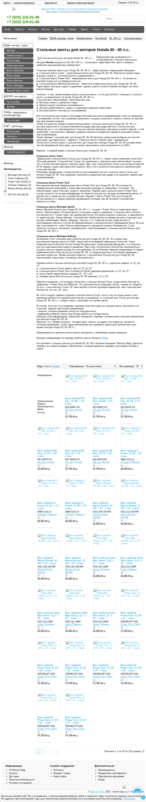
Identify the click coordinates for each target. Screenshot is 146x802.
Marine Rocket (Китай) (100, 515)
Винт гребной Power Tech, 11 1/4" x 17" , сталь (76, 720)
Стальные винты (133, 38)
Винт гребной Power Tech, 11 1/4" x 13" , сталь (76, 668)
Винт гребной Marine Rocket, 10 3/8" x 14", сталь (47, 561)
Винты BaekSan (15, 70)
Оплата (45, 29)
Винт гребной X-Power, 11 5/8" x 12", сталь (132, 453)
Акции (101, 779)
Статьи (96, 29)
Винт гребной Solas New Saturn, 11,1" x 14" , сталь (76, 615)
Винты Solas (13, 75)
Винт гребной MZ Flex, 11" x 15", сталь (75, 453)
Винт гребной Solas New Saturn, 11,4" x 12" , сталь (132, 561)
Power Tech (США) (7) (19, 181)
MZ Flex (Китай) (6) (18, 194)
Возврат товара (62, 773)
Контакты (109, 29)
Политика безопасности (22, 779)
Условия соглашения (20, 782)
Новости (19, 29)
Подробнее (129, 798)
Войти (7, 3)
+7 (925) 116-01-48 (23, 17)
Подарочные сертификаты (112, 773)
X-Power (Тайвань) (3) (19, 185)
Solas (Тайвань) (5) (18, 178)
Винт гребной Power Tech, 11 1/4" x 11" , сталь (131, 615)
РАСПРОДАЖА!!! (16, 152)
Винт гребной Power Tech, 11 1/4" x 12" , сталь (48, 668)
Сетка (56, 366)
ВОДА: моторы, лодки (62, 38)
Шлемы (11, 106)
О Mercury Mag (17, 770)
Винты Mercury (15, 80)
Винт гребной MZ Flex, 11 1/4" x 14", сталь (47, 453)
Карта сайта (60, 776)
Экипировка (13, 141)
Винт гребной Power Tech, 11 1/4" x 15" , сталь (131, 668)
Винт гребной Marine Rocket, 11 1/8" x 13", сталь (130, 506)
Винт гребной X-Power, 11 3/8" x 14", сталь (76, 506)
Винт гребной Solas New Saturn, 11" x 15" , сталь (104, 615)
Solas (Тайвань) (101, 569)
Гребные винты (15, 55)
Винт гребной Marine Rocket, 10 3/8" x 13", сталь (102, 506)
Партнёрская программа (111, 776)
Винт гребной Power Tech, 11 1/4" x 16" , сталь (48, 720)
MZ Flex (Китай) (73, 409)
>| (57, 751)
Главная (42, 38)
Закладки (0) (51, 3)
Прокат (84, 29)
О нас (7, 29)
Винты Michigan (15, 85)
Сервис (72, 29)
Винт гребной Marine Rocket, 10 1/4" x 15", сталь (75, 561)
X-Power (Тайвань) (130, 462)
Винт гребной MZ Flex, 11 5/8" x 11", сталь (75, 401)
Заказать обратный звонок (80, 3)
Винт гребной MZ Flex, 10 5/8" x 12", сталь (103, 401)
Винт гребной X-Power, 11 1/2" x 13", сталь (48, 506)
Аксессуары (13, 60)
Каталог (32, 29)
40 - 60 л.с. (115, 38)
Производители (106, 770)
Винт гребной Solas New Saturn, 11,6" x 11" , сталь (104, 561)
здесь (105, 338)
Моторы (11, 50)
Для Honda (101, 38)
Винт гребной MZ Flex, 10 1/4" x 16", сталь (103, 453)
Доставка (59, 29)
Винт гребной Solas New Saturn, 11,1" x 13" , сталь (48, 615)
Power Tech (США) (130, 624)
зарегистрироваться (24, 3)
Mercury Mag (97, 791)
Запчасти (12, 136)
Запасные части (15, 65)
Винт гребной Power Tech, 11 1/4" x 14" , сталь (103, 668)
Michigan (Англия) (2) (19, 175)
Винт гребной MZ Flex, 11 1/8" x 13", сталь (131, 401)
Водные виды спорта (18, 90)
